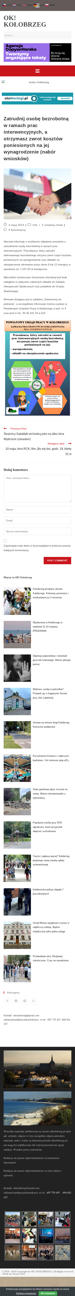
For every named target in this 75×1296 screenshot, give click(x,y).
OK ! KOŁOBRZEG (41, 1271)
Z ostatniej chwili (52, 225)
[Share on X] (7, 1001)
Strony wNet (18, 1273)
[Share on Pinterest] (24, 1001)
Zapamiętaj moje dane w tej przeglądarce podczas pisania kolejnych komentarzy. (37, 548)
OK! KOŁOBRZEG (25, 21)
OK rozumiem (48, 1293)
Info (35, 225)
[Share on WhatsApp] (33, 1001)
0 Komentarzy (17, 229)
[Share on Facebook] (16, 1001)
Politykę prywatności (26, 1293)
